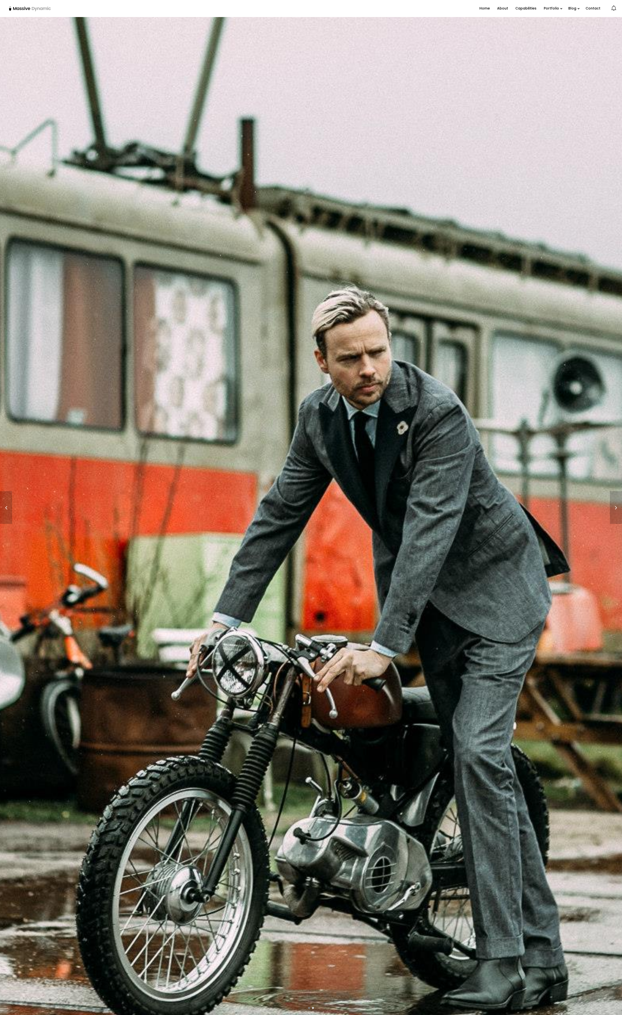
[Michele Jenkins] (616, 507)
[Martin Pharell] (6, 507)
